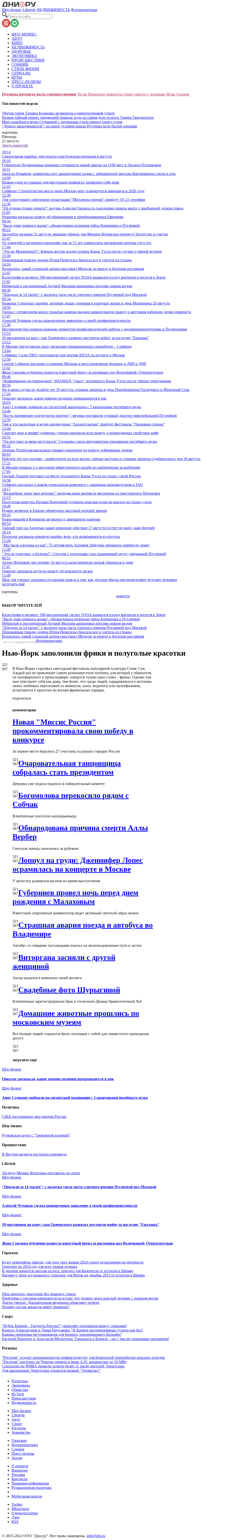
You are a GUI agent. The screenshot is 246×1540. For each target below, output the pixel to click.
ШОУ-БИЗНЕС (24, 34)
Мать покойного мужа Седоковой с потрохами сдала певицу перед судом (62, 122)
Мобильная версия (27, 1496)
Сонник (182, 94)
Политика (20, 1381)
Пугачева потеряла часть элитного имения (39, 94)
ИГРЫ (17, 77)
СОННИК (20, 64)
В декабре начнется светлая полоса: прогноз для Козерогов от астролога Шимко (67, 1271)
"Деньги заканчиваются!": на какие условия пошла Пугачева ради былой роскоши (69, 126)
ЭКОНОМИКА (24, 56)
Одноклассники (25, 1513)
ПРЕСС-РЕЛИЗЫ (26, 82)
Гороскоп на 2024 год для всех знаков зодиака (39, 1266)
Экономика (21, 1385)
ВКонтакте (20, 1509)
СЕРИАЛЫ (21, 73)
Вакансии (20, 1470)
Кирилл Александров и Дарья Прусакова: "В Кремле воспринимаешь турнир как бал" (72, 1330)
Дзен (15, 1517)
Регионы (19, 1428)
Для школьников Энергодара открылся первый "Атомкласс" (51, 1370)
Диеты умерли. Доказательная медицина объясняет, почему (51, 1302)
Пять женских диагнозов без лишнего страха (39, 1294)
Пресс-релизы (23, 1453)
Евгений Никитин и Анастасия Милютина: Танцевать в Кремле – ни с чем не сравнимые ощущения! (85, 1339)
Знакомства (21, 1432)
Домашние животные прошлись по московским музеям (75, 1017)
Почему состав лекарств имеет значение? (35, 1307)
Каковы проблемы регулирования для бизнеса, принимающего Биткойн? (62, 1334)
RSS (15, 1522)
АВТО (17, 38)
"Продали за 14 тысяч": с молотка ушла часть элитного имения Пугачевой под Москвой (74, 628)
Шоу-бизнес (12, 10)
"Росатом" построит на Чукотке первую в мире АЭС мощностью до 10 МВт (64, 1362)
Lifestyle (29, 10)
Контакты (20, 1479)
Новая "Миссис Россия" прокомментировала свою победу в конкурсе (72, 731)
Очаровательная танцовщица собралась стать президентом (66, 767)
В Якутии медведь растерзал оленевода (34, 1154)
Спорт (17, 1424)
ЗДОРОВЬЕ (21, 51)
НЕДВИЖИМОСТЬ (53, 10)
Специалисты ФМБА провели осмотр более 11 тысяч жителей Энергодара (63, 1366)
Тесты (82, 94)
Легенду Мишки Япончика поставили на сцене (41, 1173)
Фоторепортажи (84, 10)
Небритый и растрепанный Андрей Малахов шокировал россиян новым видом (67, 623)
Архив (17, 1458)
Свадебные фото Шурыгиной (69, 989)
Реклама (18, 1475)
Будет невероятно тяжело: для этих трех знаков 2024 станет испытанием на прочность (72, 1262)
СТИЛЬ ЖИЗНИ (25, 69)
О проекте (20, 1466)
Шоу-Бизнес (21, 1411)
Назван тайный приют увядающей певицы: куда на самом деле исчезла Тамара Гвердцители (78, 117)
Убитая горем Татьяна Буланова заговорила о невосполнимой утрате (58, 113)
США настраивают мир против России (34, 1117)
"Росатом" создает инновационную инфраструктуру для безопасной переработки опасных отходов (83, 1357)
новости (123, 596)
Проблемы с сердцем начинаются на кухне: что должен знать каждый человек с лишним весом (80, 1298)
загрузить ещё (13, 584)
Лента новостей (15, 145)
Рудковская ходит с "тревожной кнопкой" (36, 1135)
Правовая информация (30, 1483)
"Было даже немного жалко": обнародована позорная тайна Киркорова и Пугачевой (71, 619)
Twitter (17, 1504)
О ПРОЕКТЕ (22, 86)
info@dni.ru (96, 1536)
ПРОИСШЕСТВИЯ (28, 60)
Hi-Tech (18, 1394)
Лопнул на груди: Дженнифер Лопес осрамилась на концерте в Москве (77, 864)
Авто (16, 1419)
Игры (170, 94)
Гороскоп (19, 1440)
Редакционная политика (31, 1488)
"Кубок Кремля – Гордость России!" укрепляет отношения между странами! (64, 1326)
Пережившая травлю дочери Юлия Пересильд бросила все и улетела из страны (67, 632)
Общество (20, 1390)
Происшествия (24, 1398)
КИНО (17, 43)
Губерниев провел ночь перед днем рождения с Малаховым (75, 897)
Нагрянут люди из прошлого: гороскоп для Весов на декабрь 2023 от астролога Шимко (73, 1275)
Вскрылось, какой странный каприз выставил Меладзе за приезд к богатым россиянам (73, 636)
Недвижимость (24, 1403)
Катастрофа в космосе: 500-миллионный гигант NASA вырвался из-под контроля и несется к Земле (84, 615)
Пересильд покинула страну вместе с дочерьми (126, 94)
